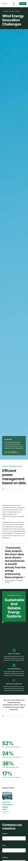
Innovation (11, 11)
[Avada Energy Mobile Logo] (14, 2)
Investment (17, 11)
